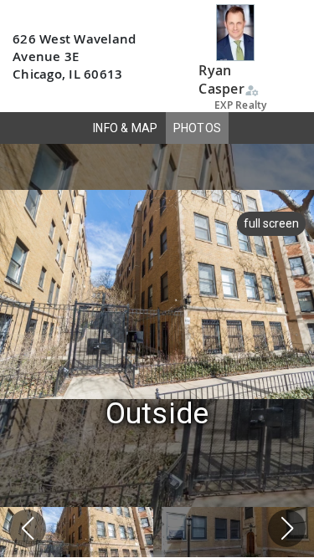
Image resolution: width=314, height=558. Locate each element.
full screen (271, 223)
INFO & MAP (125, 128)
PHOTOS (197, 128)
